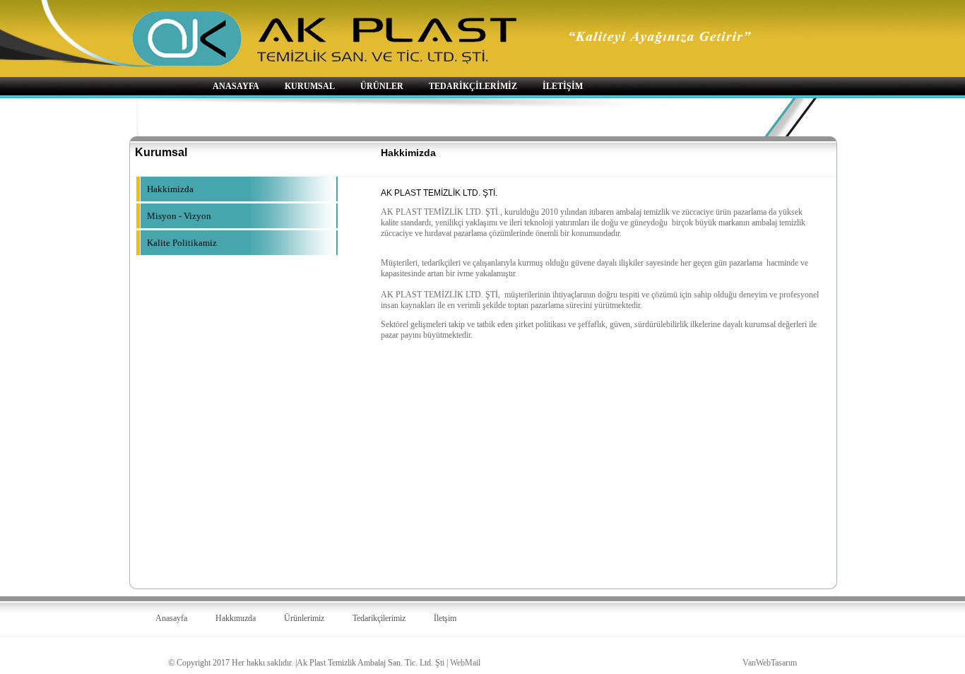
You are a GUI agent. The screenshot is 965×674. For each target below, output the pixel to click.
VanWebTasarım (769, 663)
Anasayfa (171, 618)
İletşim (445, 618)
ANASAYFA (236, 86)
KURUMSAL (310, 86)
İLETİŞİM (563, 86)
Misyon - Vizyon (179, 216)
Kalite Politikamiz (182, 242)
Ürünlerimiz (304, 618)
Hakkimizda (170, 189)
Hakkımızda (235, 618)
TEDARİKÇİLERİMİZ (473, 86)
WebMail (465, 663)
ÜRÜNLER (381, 86)
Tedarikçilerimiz (379, 618)
